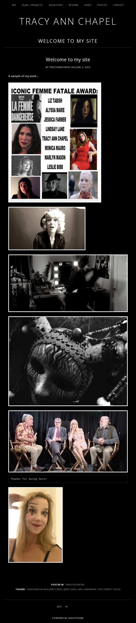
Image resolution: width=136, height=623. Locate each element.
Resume (73, 4)
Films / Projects (32, 4)
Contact (118, 4)
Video (88, 4)
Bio (14, 4)
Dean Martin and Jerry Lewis (44, 589)
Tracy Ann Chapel (68, 21)
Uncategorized (75, 584)
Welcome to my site (68, 41)
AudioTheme (76, 618)
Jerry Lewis (70, 589)
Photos (102, 4)
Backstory (56, 4)
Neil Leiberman (87, 589)
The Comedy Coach (108, 589)
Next (59, 606)
